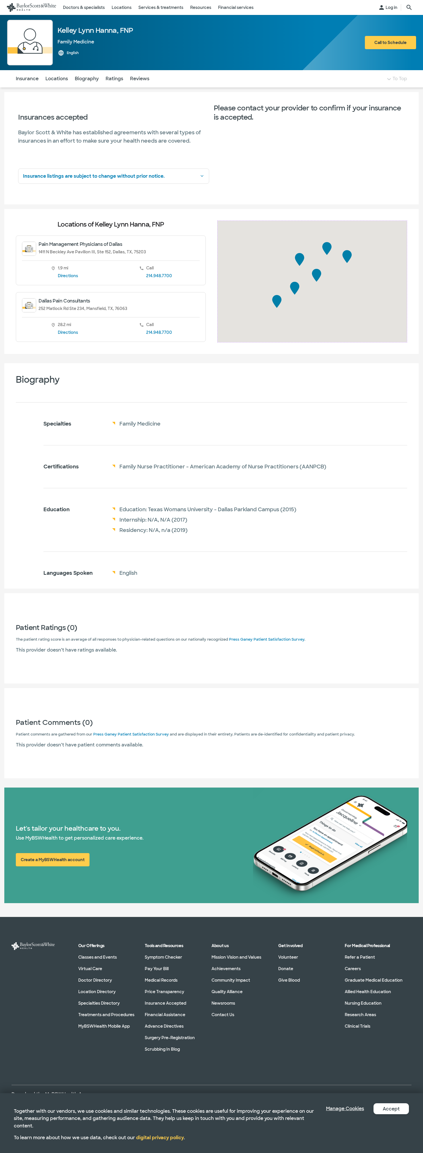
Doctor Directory (95, 980)
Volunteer (288, 957)
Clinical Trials (357, 1026)
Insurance (27, 79)
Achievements (226, 968)
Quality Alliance (227, 991)
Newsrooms (223, 1003)
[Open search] (409, 7)
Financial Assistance (165, 1014)
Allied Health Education (368, 991)
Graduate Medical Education (374, 980)
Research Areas (360, 1014)
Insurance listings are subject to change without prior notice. (94, 176)
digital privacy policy (160, 1138)
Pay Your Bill (157, 968)
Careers (353, 968)
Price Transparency (164, 991)
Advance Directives (164, 1026)
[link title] (31, 7)
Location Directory (97, 991)
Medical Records (161, 980)
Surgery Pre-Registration (170, 1037)
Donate (285, 968)
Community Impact (231, 980)
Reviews (139, 79)
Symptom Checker (163, 957)
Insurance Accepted (165, 1003)
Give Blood (289, 980)
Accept (391, 1109)
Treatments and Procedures (106, 1014)
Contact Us (223, 1014)
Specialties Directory (99, 1003)
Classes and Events (97, 957)
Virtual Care (90, 968)
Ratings (114, 79)
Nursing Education (363, 1003)
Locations (56, 79)
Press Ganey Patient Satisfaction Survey (266, 639)
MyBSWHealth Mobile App (104, 1026)
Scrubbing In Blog (162, 1049)
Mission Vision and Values (236, 957)
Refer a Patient (360, 957)
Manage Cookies (345, 1109)
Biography (87, 79)
